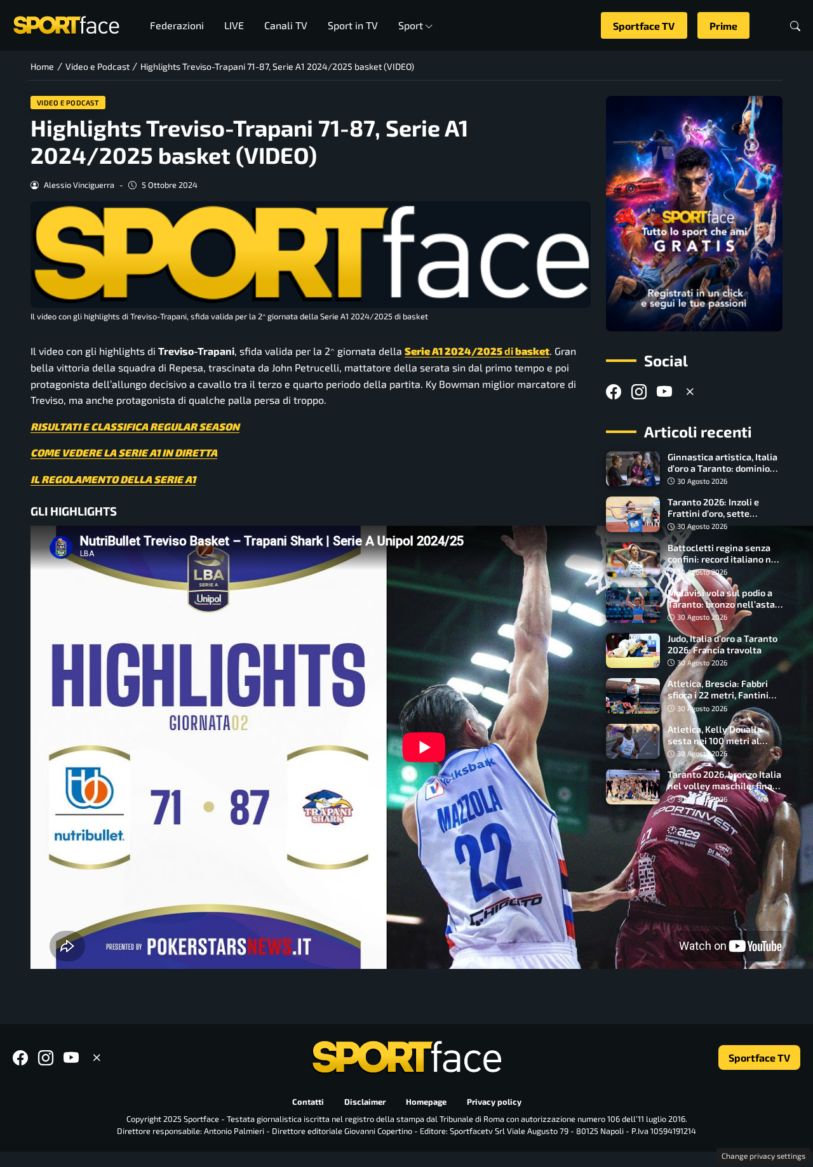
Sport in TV (353, 25)
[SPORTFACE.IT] (66, 24)
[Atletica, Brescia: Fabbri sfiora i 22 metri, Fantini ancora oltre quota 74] (633, 696)
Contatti (308, 1102)
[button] (795, 25)
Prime (723, 26)
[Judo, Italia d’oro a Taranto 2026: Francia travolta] (633, 651)
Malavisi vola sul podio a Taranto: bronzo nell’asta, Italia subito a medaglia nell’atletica (722, 609)
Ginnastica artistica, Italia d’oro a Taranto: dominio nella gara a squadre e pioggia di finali (722, 474)
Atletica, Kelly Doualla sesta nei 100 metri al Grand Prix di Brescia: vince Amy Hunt (725, 746)
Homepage (426, 1102)
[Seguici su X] (689, 391)
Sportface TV (644, 26)
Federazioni (177, 25)
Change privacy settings (763, 1155)
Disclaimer (365, 1102)
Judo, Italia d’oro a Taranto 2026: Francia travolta (722, 644)
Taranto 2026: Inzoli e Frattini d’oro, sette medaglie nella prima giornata (713, 519)
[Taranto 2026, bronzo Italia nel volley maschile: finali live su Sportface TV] (633, 786)
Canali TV (285, 25)
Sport (410, 25)
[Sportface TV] (694, 213)
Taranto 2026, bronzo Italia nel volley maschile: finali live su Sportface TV (724, 786)
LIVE (234, 25)
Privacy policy (494, 1102)
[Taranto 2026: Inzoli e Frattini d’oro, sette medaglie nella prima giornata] (633, 514)
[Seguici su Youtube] (664, 391)
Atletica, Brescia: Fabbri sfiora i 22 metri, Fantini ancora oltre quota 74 (718, 695)
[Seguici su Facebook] (613, 391)
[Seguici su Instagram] (639, 391)
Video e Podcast (68, 102)
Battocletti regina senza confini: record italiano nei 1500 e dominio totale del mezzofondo (723, 564)
